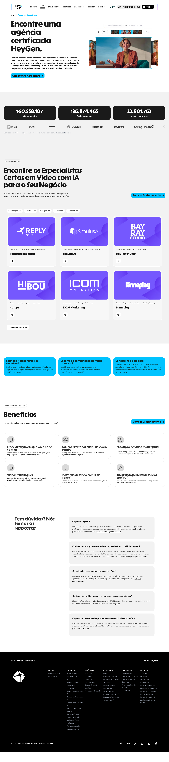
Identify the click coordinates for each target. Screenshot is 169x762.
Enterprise (79, 7)
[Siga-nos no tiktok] (156, 743)
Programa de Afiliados (111, 679)
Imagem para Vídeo (73, 717)
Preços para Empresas (129, 676)
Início (13, 15)
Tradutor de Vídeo (73, 682)
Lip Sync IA (70, 723)
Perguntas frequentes (111, 697)
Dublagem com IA (73, 729)
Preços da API (53, 676)
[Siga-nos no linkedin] (142, 743)
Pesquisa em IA (145, 682)
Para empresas (127, 673)
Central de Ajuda (109, 685)
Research (91, 7)
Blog (105, 673)
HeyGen (116, 603)
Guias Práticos (108, 691)
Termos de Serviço (146, 694)
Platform (33, 7)
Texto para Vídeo (73, 714)
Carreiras (143, 676)
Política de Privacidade (148, 691)
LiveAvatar (70, 688)
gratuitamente (141, 556)
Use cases (42, 6)
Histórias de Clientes (110, 676)
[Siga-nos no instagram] (149, 743)
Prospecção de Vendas (93, 691)
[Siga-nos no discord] (121, 743)
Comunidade (108, 688)
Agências (88, 673)
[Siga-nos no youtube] (128, 743)
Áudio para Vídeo (73, 720)
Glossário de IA (108, 700)
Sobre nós (143, 673)
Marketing (88, 679)
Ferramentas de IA (73, 726)
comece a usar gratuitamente (109, 531)
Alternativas (144, 679)
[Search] (55, 211)
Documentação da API (111, 694)
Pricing (101, 7)
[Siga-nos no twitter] (135, 743)
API (68, 679)
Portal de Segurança (147, 685)
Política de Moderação (148, 697)
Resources (66, 7)
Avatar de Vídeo (72, 673)
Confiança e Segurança (148, 688)
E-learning (88, 676)
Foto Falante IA (72, 676)
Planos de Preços (54, 673)
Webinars (106, 682)
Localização (71, 685)
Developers (53, 7)
